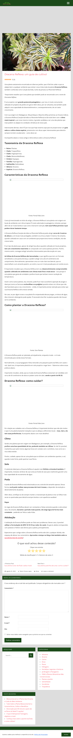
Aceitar (66, 734)
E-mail (7, 623)
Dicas (37, 571)
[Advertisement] (36, 20)
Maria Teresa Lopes (26, 571)
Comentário (9, 588)
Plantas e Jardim (47, 679)
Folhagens (45, 667)
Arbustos (45, 654)
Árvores (44, 657)
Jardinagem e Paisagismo (50, 672)
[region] (36, 734)
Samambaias (46, 682)
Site (5, 629)
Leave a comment (48, 571)
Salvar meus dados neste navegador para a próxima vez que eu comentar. (29, 634)
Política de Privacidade (41, 734)
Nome (7, 617)
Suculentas (45, 684)
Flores (44, 664)
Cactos (44, 659)
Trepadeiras (46, 687)
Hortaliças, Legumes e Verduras (52, 669)
